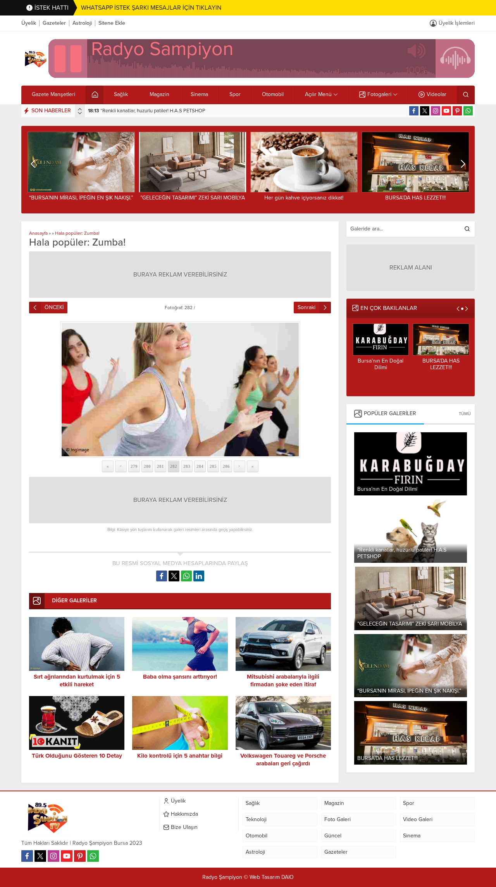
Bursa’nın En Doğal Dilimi (377, 364)
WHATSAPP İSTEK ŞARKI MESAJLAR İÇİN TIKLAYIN (151, 8)
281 (160, 466)
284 (199, 466)
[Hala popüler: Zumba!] (180, 389)
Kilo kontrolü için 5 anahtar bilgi (179, 755)
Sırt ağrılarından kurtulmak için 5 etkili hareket (77, 680)
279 (134, 466)
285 (213, 466)
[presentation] (80, 109)
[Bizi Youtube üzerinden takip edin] (446, 110)
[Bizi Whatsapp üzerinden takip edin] (468, 110)
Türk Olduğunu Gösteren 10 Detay (77, 755)
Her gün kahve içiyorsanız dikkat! (193, 197)
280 (147, 466)
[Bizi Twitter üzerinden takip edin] (424, 110)
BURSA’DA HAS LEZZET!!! (305, 197)
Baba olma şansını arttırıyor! (180, 676)
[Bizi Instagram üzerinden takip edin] (435, 110)
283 (186, 466)
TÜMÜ (465, 413)
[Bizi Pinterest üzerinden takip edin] (457, 110)
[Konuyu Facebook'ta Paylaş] (161, 576)
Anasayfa (38, 233)
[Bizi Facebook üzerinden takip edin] (413, 110)
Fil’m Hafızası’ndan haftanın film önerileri (416, 197)
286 (226, 466)
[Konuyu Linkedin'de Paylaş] (198, 576)
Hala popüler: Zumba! (77, 233)
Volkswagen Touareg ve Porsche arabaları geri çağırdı (283, 759)
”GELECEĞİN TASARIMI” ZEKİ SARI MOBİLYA (144, 111)
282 (173, 466)
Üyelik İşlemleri (457, 23)
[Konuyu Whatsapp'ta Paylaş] (186, 576)
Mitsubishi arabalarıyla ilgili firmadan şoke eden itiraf (283, 680)
